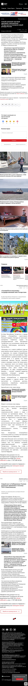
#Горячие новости (22, 18)
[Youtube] (7, 629)
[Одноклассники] (9, 104)
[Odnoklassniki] (10, 629)
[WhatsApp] (12, 104)
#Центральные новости (22, 285)
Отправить (14, 140)
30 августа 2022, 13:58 (23, 479)
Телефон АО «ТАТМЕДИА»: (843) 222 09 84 (11, 672)
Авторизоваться (7, 144)
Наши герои (11, 8)
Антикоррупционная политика (8, 670)
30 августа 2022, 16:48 (23, 286)
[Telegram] (6, 104)
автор (2, 18)
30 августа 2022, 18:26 (6, 31)
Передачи (19, 8)
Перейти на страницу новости (10, 471)
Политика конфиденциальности (9, 659)
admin (1, 285)
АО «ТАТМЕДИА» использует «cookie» (10, 654)
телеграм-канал (4, 99)
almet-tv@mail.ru (21, 93)
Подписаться (19, 679)
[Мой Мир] (15, 104)
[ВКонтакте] (2, 104)
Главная (3, 8)
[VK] (3, 629)
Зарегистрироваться (20, 144)
